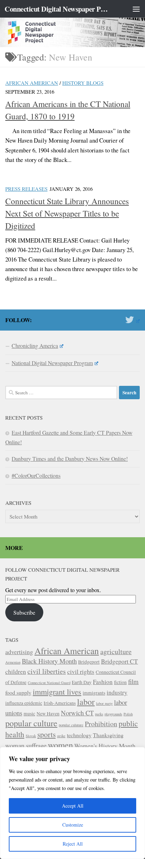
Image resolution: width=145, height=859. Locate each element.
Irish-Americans (60, 703)
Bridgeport (89, 662)
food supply (18, 692)
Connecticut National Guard (49, 682)
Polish (128, 713)
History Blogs (82, 82)
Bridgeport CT (119, 661)
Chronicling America (35, 345)
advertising (19, 652)
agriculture (116, 651)
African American (31, 82)
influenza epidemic (23, 703)
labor (86, 701)
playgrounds (113, 713)
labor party (104, 703)
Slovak (31, 735)
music (29, 713)
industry (117, 692)
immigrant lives (57, 691)
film (133, 681)
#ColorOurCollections (36, 475)
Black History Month (49, 661)
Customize (72, 824)
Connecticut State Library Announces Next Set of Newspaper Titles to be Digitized (67, 213)
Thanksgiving (108, 735)
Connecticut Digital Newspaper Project (57, 9)
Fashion (103, 682)
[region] (72, 803)
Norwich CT (77, 712)
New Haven (48, 713)
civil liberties (46, 671)
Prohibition (101, 723)
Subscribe (24, 612)
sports (46, 734)
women (60, 745)
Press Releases (26, 188)
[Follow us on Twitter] (132, 319)
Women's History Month (104, 746)
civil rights (80, 671)
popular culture (31, 723)
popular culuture (71, 724)
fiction (120, 682)
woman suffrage (25, 745)
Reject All (73, 843)
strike (61, 735)
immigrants (94, 693)
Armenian (12, 662)
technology (79, 735)
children (15, 671)
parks (99, 713)
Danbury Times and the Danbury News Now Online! (70, 458)
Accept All (72, 805)
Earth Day (82, 682)
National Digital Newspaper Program (52, 362)
